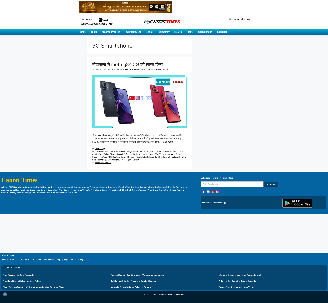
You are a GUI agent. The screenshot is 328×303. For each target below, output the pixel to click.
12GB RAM (113, 151)
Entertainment (133, 32)
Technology (163, 32)
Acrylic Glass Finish (100, 154)
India (94, 32)
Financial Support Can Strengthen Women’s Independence (137, 275)
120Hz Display (101, 151)
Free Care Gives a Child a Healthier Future (22, 281)
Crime (189, 32)
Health (178, 32)
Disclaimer (36, 259)
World (149, 32)
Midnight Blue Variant (139, 154)
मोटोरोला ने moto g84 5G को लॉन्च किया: (128, 64)
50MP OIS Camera (141, 151)
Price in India (140, 157)
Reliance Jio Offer (154, 157)
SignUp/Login (63, 259)
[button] (100, 20)
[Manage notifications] (5, 294)
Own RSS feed (49, 259)
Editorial (222, 32)
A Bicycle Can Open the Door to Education (238, 281)
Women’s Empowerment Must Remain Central (240, 275)
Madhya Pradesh (111, 32)
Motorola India (168, 154)
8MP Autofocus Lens (174, 151)
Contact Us (25, 259)
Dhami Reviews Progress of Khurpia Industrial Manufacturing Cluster (34, 287)
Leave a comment (103, 162)
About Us (14, 259)
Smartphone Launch (172, 157)
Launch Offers (123, 154)
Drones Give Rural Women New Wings (236, 287)
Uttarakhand (205, 32)
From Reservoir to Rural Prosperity (19, 275)
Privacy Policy (77, 259)
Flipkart (113, 154)
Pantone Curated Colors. (123, 157)
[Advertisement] (164, 234)
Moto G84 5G (155, 154)
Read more (167, 142)
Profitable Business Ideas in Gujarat (18, 198)
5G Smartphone (157, 151)
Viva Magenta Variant (130, 160)
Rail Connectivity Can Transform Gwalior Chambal (133, 281)
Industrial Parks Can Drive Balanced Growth (131, 287)
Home (83, 32)
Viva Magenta (114, 160)
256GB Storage (125, 151)
